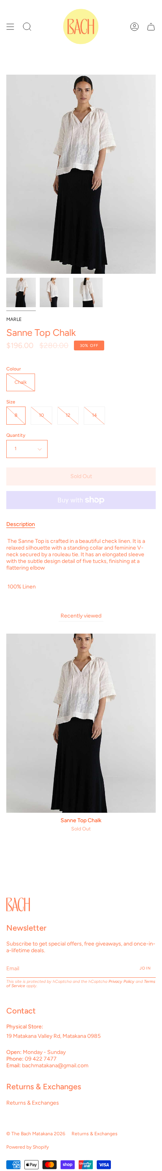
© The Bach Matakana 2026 (35, 1133)
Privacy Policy (121, 981)
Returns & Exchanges (32, 1103)
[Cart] (151, 26)
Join (145, 968)
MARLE (14, 319)
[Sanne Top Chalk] (21, 292)
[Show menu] (10, 26)
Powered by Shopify (27, 1147)
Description (20, 524)
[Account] (134, 26)
